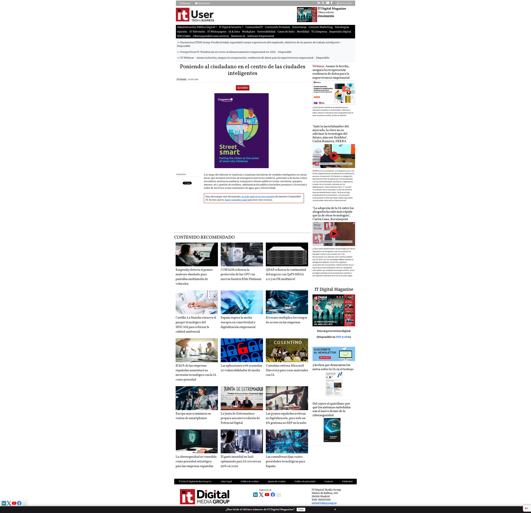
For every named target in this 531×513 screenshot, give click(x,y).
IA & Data (234, 31)
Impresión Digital (340, 31)
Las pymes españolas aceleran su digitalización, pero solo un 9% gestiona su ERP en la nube (286, 418)
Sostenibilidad (266, 31)
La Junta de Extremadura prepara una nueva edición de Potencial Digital (240, 418)
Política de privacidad (305, 481)
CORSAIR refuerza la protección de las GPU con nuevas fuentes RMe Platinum (241, 274)
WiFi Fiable (184, 36)
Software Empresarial (260, 36)
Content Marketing (321, 27)
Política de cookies (250, 481)
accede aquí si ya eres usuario (258, 196)
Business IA (238, 36)
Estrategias (342, 27)
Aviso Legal (226, 481)
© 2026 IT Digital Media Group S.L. (195, 481)
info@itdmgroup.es (324, 503)
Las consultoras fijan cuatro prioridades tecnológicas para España (285, 461)
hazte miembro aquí (236, 199)
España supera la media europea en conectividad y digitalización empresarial (238, 322)
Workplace (248, 31)
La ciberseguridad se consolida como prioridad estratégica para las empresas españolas (196, 461)
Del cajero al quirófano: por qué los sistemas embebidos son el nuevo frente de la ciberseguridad (332, 410)
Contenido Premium (277, 27)
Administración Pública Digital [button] (196, 27)
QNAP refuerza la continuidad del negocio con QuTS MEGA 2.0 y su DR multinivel (286, 274)
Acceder (242, 87)
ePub (347, 336)
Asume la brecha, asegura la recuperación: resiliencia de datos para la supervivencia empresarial (331, 72)
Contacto (328, 481)
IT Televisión (197, 31)
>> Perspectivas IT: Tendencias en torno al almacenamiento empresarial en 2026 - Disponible (234, 52)
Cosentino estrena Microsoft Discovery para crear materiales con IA (287, 370)
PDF (338, 336)
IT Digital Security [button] (230, 27)
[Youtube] (327, 3)
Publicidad (347, 481)
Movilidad (303, 31)
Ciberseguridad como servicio (211, 36)
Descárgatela (326, 16)
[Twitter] (323, 3)
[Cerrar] (335, 509)
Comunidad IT (254, 27)
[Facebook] (332, 3)
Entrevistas (299, 27)
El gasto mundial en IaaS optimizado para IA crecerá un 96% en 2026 (241, 461)
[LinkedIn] (318, 3)
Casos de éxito (286, 31)
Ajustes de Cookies (277, 481)
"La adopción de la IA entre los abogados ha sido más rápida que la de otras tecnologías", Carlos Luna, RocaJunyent (333, 214)
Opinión (182, 31)
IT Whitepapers (216, 31)
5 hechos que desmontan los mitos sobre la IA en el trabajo (333, 367)
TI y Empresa (319, 31)
